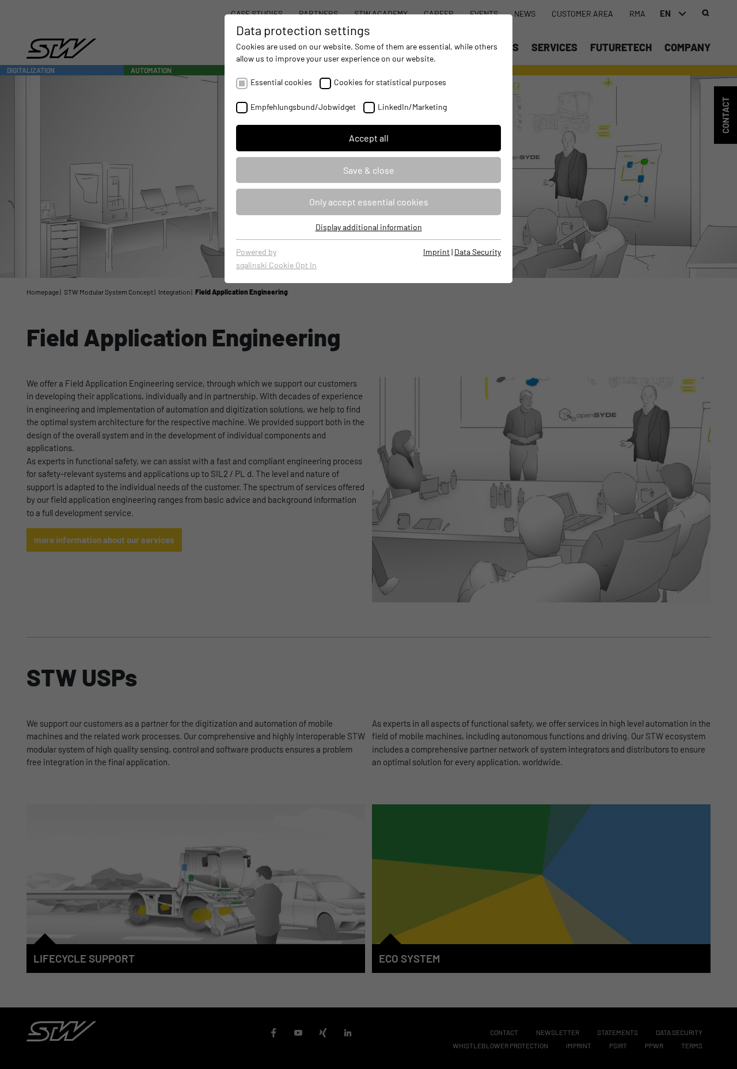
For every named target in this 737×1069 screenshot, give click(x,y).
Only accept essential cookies (368, 201)
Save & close (368, 170)
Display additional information (369, 227)
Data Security (477, 252)
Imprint (436, 252)
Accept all (369, 137)
